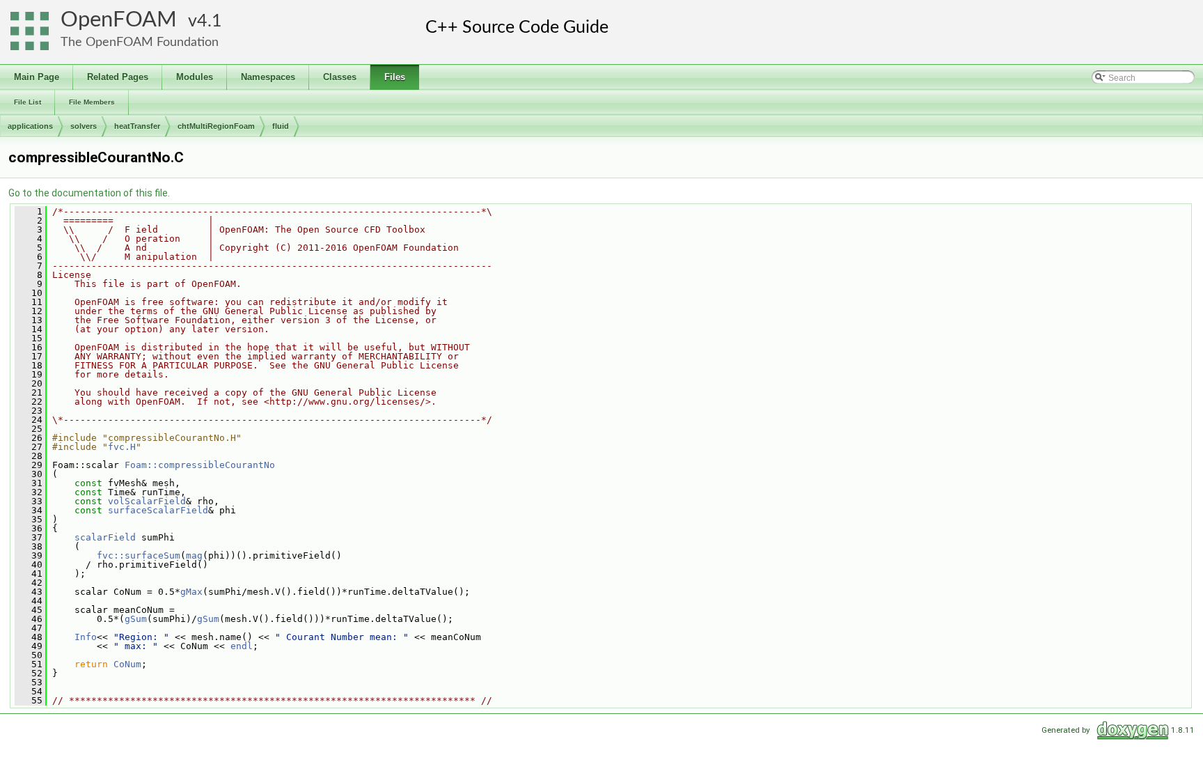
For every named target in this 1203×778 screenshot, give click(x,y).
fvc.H (122, 447)
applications (30, 126)
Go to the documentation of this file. (89, 193)
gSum (136, 619)
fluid (280, 126)
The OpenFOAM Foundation (140, 42)
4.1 (209, 21)
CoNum (127, 664)
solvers (83, 126)
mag (194, 555)
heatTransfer (137, 126)
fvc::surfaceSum (138, 555)
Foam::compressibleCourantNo (200, 465)
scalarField (105, 537)
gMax (191, 591)
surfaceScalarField (158, 510)
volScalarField (147, 501)
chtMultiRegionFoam (216, 126)
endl (241, 646)
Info (85, 637)
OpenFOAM (119, 20)
